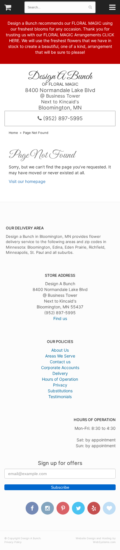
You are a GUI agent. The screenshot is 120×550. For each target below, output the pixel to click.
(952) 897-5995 (62, 118)
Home (13, 133)
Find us (60, 318)
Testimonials (60, 396)
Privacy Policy (13, 542)
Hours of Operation (60, 379)
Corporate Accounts (60, 367)
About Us (60, 350)
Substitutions (60, 390)
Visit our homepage (27, 181)
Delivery (60, 373)
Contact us (60, 361)
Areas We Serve (60, 355)
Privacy (60, 384)
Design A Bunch (60, 76)
